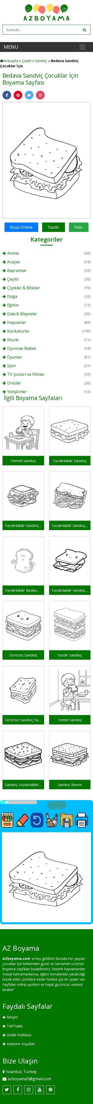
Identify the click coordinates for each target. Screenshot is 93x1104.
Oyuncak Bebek (21, 348)
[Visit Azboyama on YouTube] (39, 1089)
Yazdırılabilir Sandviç (70, 460)
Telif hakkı (15, 1026)
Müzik (13, 339)
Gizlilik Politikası (19, 1035)
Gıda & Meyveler (22, 313)
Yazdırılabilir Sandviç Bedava (70, 590)
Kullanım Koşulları (21, 1043)
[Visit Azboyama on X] (6, 1089)
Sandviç (41, 60)
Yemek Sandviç (23, 460)
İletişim (12, 1017)
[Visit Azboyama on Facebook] (17, 1089)
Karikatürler (18, 331)
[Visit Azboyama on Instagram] (28, 1089)
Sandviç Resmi (70, 784)
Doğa (12, 296)
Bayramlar (17, 270)
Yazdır (53, 227)
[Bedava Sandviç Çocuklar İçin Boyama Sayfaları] (46, 160)
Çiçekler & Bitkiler (23, 288)
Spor (11, 365)
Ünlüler (14, 383)
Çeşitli (26, 60)
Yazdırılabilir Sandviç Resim (23, 525)
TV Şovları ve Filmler (26, 374)
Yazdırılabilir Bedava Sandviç (23, 590)
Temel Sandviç (70, 720)
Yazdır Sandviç (70, 655)
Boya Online (21, 227)
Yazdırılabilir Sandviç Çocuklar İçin (70, 525)
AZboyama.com (16, 958)
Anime (13, 253)
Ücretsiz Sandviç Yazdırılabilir (23, 720)
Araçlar (13, 262)
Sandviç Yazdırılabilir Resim (23, 784)
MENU (11, 47)
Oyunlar (14, 357)
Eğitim (13, 305)
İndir (78, 227)
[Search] (84, 29)
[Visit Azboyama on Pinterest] (50, 1089)
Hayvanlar (16, 322)
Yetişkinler (17, 391)
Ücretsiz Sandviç (23, 655)
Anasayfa (10, 60)
